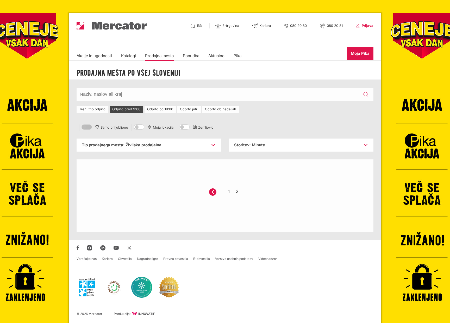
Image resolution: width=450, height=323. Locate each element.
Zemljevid (206, 127)
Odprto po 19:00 (160, 109)
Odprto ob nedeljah (220, 109)
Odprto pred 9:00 (126, 109)
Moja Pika (360, 53)
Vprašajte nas (87, 259)
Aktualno (216, 55)
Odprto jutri (189, 109)
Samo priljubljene (114, 127)
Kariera (107, 259)
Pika (237, 55)
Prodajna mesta (159, 55)
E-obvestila (201, 259)
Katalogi (128, 55)
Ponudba (191, 55)
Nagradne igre (147, 259)
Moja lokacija (163, 127)
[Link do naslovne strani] (112, 26)
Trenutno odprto (92, 109)
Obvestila (125, 259)
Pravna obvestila (175, 259)
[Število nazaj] (212, 192)
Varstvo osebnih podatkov (234, 259)
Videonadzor (267, 259)
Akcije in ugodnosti (94, 55)
